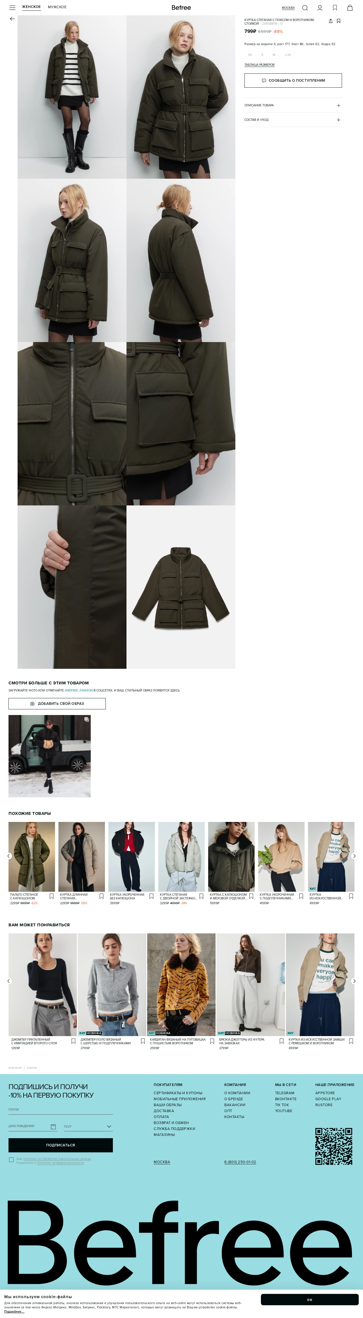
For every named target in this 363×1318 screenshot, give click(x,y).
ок (310, 1299)
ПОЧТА (14, 1110)
